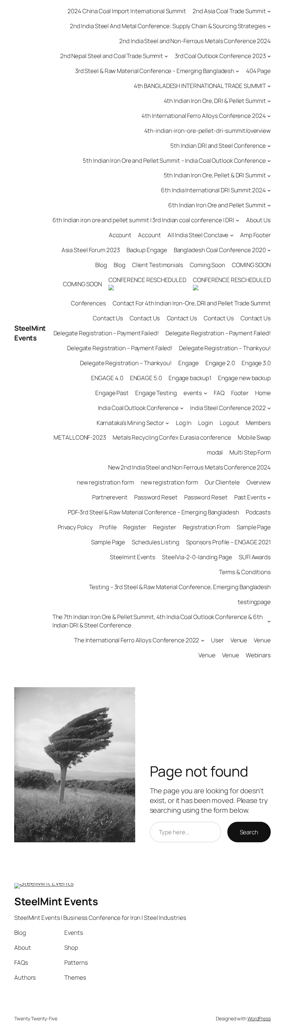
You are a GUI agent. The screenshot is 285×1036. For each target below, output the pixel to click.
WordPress (259, 1018)
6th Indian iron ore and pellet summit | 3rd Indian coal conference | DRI (143, 220)
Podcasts (258, 512)
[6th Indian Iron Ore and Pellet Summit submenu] (269, 205)
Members (258, 423)
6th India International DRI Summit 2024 (213, 190)
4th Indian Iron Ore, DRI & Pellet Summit (215, 101)
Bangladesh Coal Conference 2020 (220, 250)
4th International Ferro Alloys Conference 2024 (203, 116)
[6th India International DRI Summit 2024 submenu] (269, 190)
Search (249, 832)
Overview (258, 482)
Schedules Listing (155, 542)
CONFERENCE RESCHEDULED (147, 280)
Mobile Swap (254, 437)
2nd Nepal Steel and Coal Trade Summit (111, 56)
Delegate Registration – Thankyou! (225, 348)
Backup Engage (147, 250)
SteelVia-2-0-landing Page (197, 557)
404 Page (258, 71)
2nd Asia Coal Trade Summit (229, 11)
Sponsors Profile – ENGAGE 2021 (228, 542)
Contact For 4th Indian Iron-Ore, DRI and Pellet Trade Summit (192, 303)
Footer (240, 393)
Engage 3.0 (256, 363)
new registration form (105, 482)
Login (205, 423)
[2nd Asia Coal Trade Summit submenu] (269, 11)
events (193, 393)
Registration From (206, 527)
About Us (258, 220)
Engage (188, 363)
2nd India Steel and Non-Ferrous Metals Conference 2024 (195, 41)
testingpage (254, 602)
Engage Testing (156, 393)
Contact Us (108, 318)
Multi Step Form (250, 452)
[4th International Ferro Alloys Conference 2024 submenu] (269, 115)
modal (215, 452)
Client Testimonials (157, 265)
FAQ (219, 393)
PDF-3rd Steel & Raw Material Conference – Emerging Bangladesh (153, 512)
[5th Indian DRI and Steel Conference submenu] (269, 145)
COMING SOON (251, 265)
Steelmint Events (132, 557)
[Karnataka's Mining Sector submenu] (167, 422)
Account (120, 235)
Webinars (258, 655)
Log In (184, 423)
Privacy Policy (75, 527)
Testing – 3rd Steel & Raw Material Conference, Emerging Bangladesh (180, 587)
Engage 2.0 (220, 363)
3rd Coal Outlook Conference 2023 (220, 56)
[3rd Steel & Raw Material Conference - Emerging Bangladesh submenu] (237, 71)
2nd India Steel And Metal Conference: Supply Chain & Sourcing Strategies (168, 26)
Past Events (250, 497)
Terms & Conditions (245, 572)
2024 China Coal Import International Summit (126, 11)
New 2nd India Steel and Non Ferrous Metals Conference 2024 (189, 467)
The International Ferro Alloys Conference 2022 (136, 640)
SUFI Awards (255, 557)
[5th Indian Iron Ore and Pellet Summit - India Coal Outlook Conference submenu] (269, 160)
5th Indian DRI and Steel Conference (218, 146)
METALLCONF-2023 (80, 437)
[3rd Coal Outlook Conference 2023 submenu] (269, 56)
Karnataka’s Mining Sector (130, 423)
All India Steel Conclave (198, 235)
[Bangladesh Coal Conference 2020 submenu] (269, 250)
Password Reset (156, 497)
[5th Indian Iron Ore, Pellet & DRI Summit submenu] (269, 175)
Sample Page (254, 527)
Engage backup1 (190, 378)
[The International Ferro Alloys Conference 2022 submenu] (202, 640)
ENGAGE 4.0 (107, 378)
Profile (107, 527)
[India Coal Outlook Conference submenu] (182, 407)
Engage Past (112, 393)
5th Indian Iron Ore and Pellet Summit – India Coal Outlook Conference (174, 160)
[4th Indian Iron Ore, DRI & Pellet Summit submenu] (269, 101)
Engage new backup (244, 378)
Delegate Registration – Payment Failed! (106, 333)
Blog (101, 265)
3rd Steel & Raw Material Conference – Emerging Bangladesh (154, 71)
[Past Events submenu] (269, 497)
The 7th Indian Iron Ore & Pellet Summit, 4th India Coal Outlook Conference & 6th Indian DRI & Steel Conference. (157, 621)
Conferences (88, 303)
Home (263, 393)
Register (134, 527)
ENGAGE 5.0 (146, 378)
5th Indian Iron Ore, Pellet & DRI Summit (215, 175)
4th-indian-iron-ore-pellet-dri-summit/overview (207, 131)
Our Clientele (222, 482)
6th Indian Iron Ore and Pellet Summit (217, 205)
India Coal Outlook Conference (138, 408)
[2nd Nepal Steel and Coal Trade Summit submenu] (166, 56)
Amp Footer (255, 235)
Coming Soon (207, 265)
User (217, 640)
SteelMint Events (30, 333)
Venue (238, 640)
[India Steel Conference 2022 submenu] (269, 407)
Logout (229, 423)
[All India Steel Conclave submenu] (232, 235)
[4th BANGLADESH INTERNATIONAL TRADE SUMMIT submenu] (269, 86)
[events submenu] (205, 392)
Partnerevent (110, 497)
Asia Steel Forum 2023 (91, 250)
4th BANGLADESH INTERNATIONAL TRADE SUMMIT (200, 86)
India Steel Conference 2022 (228, 408)
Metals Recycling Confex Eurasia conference (172, 437)
